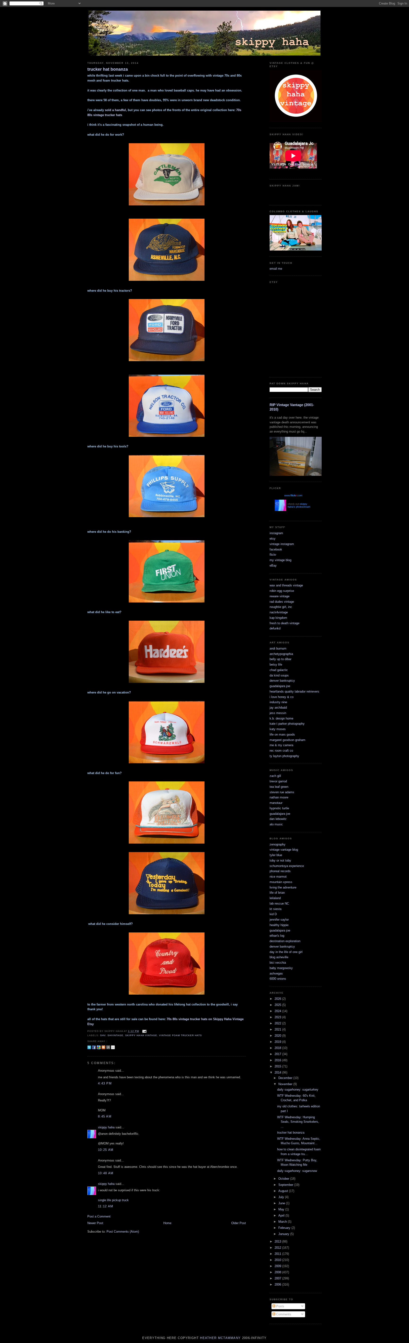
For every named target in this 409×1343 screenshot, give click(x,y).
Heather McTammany (220, 1338)
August (283, 1191)
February (284, 1228)
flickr (273, 554)
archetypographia (281, 654)
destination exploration (285, 941)
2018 (278, 1048)
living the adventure (283, 887)
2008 (278, 1272)
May (281, 1209)
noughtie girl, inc (281, 607)
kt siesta (275, 909)
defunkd (275, 628)
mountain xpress (281, 882)
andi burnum (278, 648)
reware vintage (279, 596)
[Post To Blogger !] (103, 1047)
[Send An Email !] (113, 1047)
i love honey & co (281, 697)
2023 (278, 1017)
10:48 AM (105, 1173)
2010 (278, 1260)
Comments (283, 1314)
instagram (276, 533)
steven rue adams (282, 792)
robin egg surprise (282, 591)
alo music (276, 824)
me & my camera (281, 745)
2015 (278, 1066)
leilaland (275, 898)
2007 (278, 1278)
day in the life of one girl (286, 952)
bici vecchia (278, 962)
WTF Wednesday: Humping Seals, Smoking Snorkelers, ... (298, 1121)
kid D (273, 914)
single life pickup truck (113, 1200)
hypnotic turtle (279, 808)
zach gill (275, 776)
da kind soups (279, 675)
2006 (278, 1284)
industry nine (278, 702)
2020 (278, 1035)
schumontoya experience (287, 866)
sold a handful (115, 110)
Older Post (238, 1223)
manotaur (276, 803)
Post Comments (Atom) (123, 1231)
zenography (277, 844)
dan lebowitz (278, 819)
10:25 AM (105, 1150)
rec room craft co (281, 750)
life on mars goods (282, 734)
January (284, 1234)
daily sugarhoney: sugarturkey (297, 1089)
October (284, 1178)
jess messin (278, 713)
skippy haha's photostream (299, 505)
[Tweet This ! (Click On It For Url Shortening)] (89, 1047)
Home (167, 1223)
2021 (278, 1029)
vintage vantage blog (284, 849)
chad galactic (279, 670)
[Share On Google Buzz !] (99, 1047)
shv (103, 1035)
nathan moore (279, 797)
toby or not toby (280, 860)
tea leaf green (279, 786)
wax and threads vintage (286, 585)
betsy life (276, 664)
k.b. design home (281, 718)
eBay (273, 565)
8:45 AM (104, 1116)
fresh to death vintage (284, 623)
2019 (278, 1042)
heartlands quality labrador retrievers (294, 691)
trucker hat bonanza (107, 69)
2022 (278, 1023)
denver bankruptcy (282, 680)
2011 (278, 1254)
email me (276, 268)
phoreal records (280, 871)
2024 (278, 1011)
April (281, 1215)
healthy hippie (279, 925)
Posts (279, 1306)
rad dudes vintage (282, 601)
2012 (278, 1247)
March (283, 1221)
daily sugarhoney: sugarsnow (297, 1171)
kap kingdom (278, 618)
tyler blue (276, 855)
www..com (293, 495)
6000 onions (278, 978)
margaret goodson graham (287, 740)
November (285, 1084)
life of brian (277, 892)
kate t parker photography (287, 723)
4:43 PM (105, 1083)
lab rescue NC (279, 903)
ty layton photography (284, 756)
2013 (278, 1241)
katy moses (278, 729)
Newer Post (95, 1223)
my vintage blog (280, 560)
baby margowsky (281, 968)
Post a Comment (99, 1216)
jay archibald (278, 707)
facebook (276, 549)
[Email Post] (143, 1031)
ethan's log (277, 935)
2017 (278, 1054)
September (286, 1185)
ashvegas (276, 973)
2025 (278, 1005)
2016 (278, 1060)
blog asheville (279, 957)
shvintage (115, 1035)
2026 (278, 999)
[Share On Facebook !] (94, 1047)
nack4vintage (279, 612)
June (282, 1203)
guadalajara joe (280, 686)
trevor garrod (278, 781)
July (281, 1197)
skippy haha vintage (141, 1035)
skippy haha (106, 1127)
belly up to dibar (280, 659)
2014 (278, 1072)
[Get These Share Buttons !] (108, 1047)
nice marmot (278, 876)
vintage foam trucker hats (180, 1035)
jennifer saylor (279, 919)
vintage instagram (282, 544)
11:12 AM (105, 1206)
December (285, 1078)
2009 (278, 1266)
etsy (273, 538)
